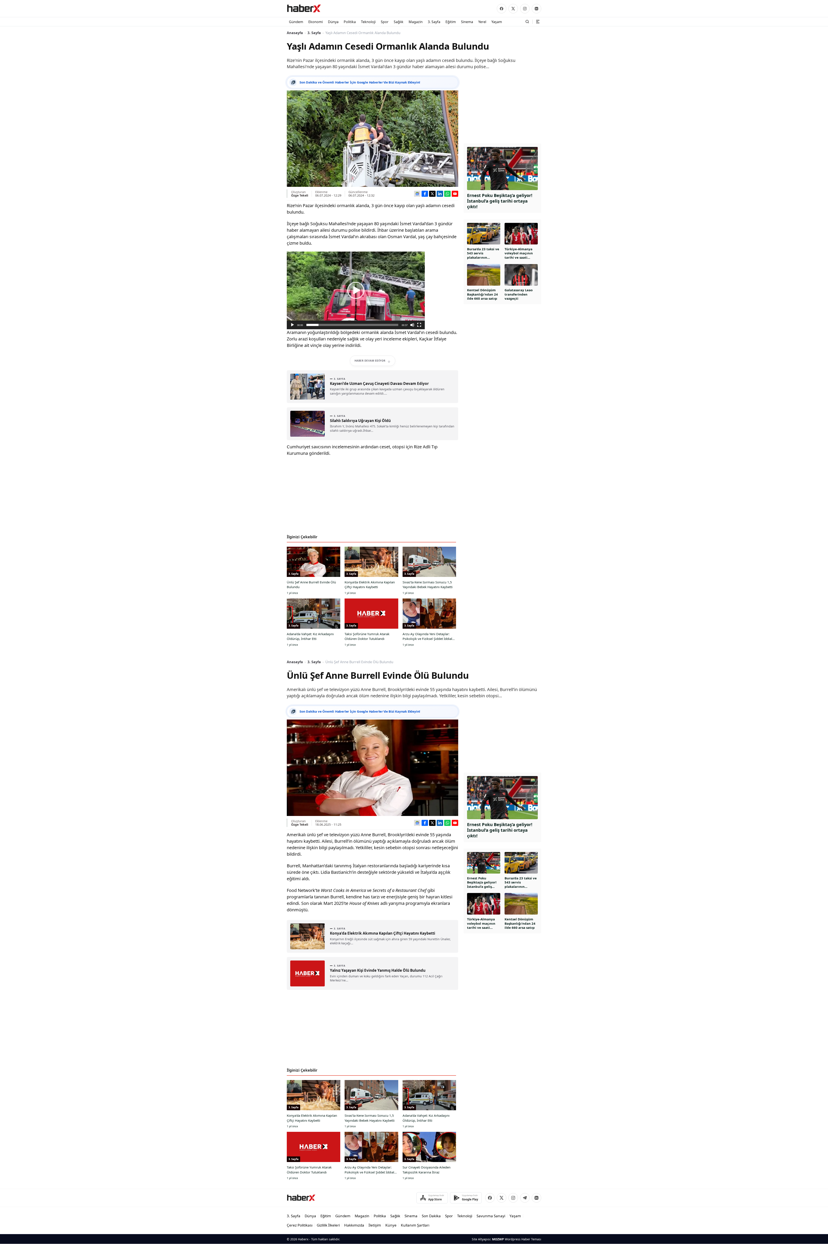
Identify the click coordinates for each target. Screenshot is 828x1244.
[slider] (352, 325)
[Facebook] (501, 8)
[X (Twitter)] (513, 8)
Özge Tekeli (299, 195)
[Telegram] (525, 1198)
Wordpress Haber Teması (523, 1239)
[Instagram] (525, 8)
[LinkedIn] (536, 8)
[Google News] (417, 194)
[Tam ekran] (419, 325)
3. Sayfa (314, 33)
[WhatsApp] (447, 194)
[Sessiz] (412, 325)
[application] (356, 290)
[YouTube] (455, 194)
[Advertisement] (372, 497)
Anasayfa (295, 33)
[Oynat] (292, 325)
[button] (355, 290)
